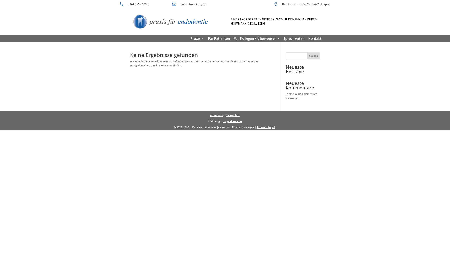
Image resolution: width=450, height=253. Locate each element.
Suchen (313, 55)
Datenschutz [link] (233, 115)
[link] (169, 29)
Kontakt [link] (315, 38)
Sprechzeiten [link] (293, 38)
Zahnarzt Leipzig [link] (266, 127)
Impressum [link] (216, 115)
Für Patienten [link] (219, 38)
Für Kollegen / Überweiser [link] (255, 38)
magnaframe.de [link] (232, 121)
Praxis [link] (196, 38)
